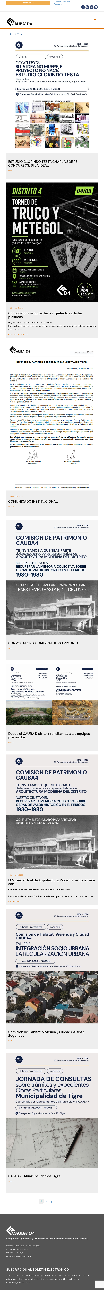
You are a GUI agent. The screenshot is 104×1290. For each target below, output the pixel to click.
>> (62, 1201)
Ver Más (11, 171)
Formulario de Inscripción (18, 334)
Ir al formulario (14, 901)
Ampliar (11, 507)
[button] (95, 20)
